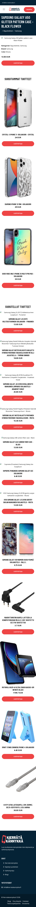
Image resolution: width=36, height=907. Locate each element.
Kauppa (29, 9)
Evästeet (26, 901)
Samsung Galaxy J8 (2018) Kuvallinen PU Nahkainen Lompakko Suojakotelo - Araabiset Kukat (18, 386)
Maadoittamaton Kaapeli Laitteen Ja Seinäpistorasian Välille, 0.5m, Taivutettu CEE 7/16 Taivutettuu (18, 620)
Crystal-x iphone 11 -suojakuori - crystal (18, 134)
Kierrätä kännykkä (11, 863)
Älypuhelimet (8, 31)
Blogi (6, 875)
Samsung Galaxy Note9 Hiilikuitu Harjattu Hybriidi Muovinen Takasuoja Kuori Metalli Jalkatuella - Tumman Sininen (18, 352)
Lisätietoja (18, 63)
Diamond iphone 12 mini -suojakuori (18, 204)
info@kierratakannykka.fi (8, 2)
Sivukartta (25, 903)
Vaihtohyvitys (9, 871)
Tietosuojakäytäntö (14, 903)
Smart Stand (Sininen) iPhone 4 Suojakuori (18, 747)
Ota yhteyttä (17, 901)
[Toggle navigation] (3, 9)
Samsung (18, 31)
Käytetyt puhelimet (11, 867)
